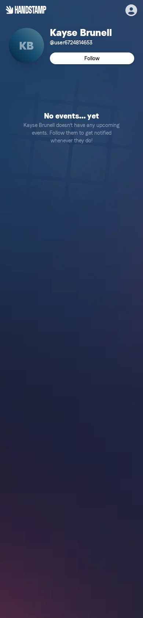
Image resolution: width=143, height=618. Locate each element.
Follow (92, 58)
